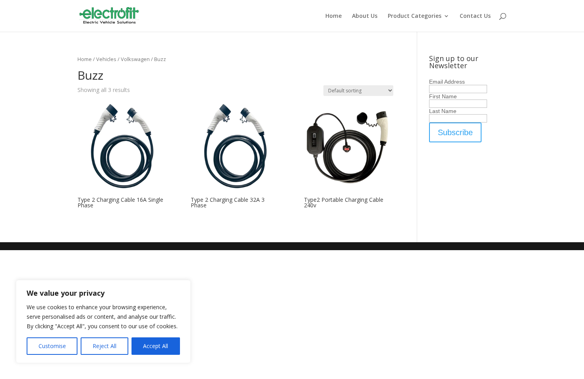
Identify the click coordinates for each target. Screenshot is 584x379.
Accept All (155, 346)
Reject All (104, 346)
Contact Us (475, 16)
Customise (52, 346)
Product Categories (414, 16)
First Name (443, 96)
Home (333, 16)
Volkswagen (135, 59)
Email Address (447, 81)
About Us (364, 16)
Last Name (442, 111)
